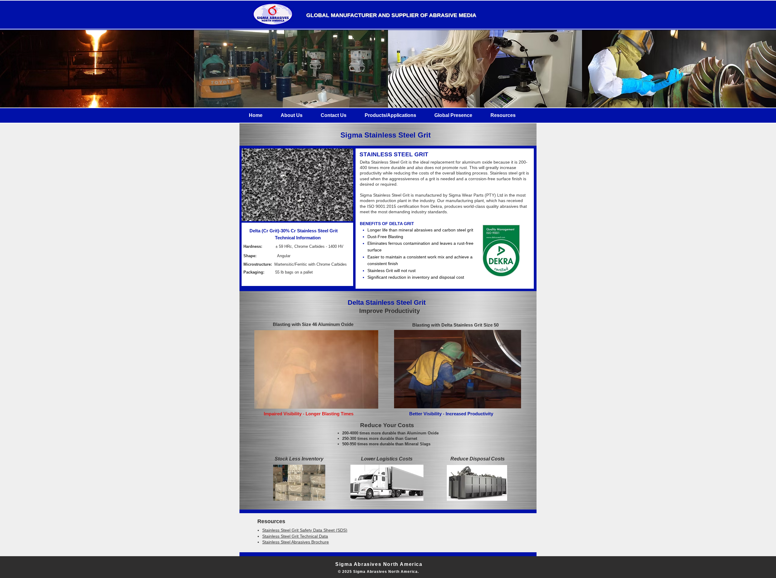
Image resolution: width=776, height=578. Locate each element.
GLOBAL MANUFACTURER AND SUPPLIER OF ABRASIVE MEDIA (391, 15)
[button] (292, 115)
